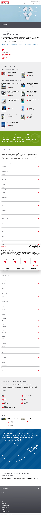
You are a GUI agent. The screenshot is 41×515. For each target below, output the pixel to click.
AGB (2, 501)
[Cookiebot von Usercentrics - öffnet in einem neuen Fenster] (33, 246)
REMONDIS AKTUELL (9, 433)
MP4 (8, 420)
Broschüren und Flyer (6, 54)
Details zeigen (35, 265)
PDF (8, 74)
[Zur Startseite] (5, 2)
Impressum (4, 503)
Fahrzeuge (13, 480)
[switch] (15, 262)
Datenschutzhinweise (5, 505)
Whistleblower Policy (5, 507)
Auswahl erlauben (20, 268)
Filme (3, 58)
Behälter (6, 480)
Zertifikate (4, 55)
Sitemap (3, 509)
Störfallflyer (4, 57)
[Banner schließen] (39, 246)
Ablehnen (7, 268)
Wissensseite (6, 139)
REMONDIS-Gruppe (5, 511)
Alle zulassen (33, 268)
